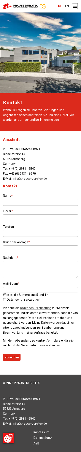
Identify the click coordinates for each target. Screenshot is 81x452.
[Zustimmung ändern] (8, 438)
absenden (12, 357)
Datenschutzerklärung (35, 308)
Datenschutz (42, 437)
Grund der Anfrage (16, 242)
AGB (36, 443)
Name (8, 195)
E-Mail (8, 211)
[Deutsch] (30, 6)
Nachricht (10, 257)
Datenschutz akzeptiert (23, 299)
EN (67, 6)
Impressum (41, 432)
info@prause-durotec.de (30, 178)
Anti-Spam (11, 283)
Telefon (8, 226)
